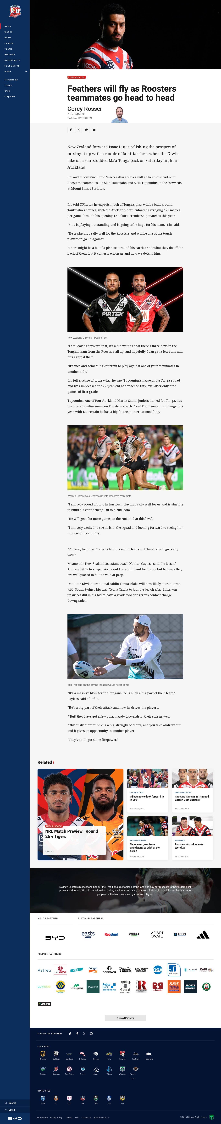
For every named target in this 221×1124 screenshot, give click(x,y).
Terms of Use (42, 1117)
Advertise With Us (101, 1117)
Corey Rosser (84, 108)
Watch (9, 32)
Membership (11, 79)
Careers (69, 1117)
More (8, 71)
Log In (12, 1109)
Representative (76, 77)
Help (77, 1117)
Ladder (9, 43)
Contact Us (86, 1117)
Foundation (12, 66)
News (8, 26)
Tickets (9, 85)
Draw (8, 37)
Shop (7, 90)
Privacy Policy (56, 1117)
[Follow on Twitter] (84, 1033)
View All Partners (125, 1017)
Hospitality (13, 60)
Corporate (10, 96)
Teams (9, 49)
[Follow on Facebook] (77, 1033)
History (10, 54)
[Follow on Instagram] (91, 1033)
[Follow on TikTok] (70, 1033)
